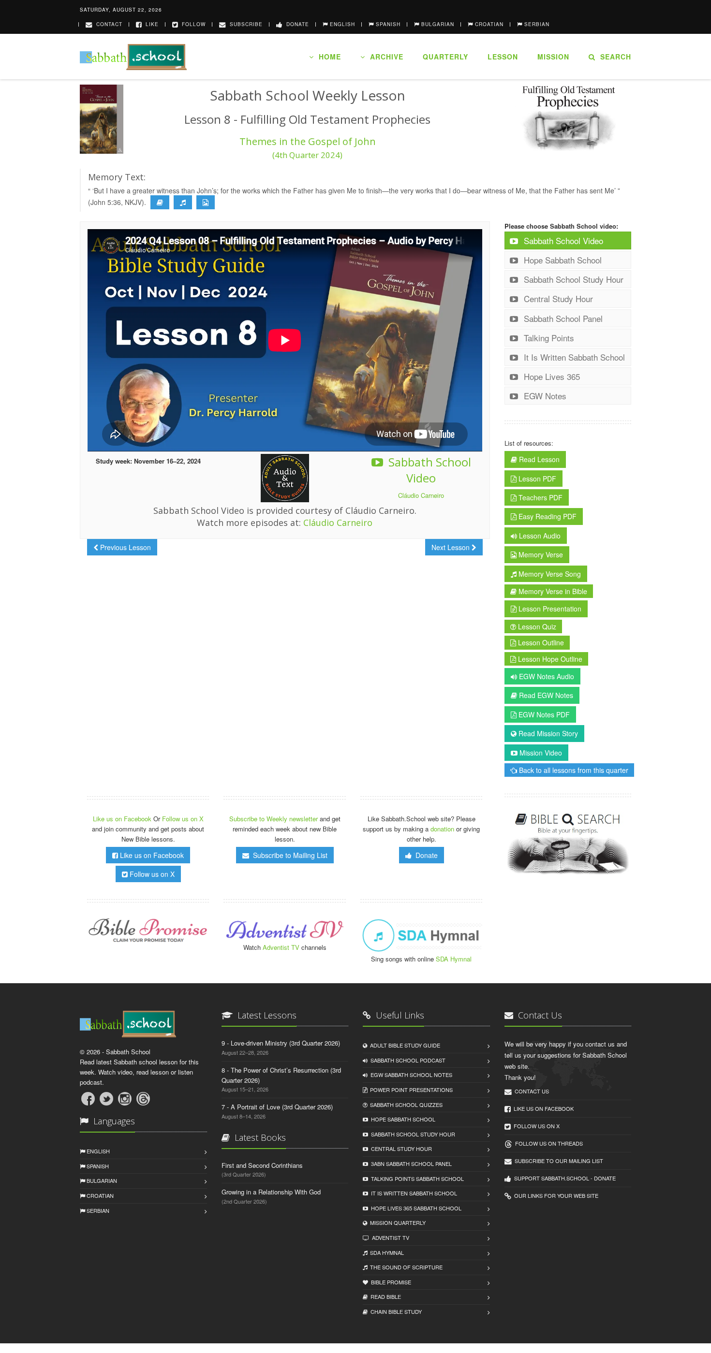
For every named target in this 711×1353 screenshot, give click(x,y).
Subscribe (244, 24)
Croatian (99, 1195)
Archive (384, 56)
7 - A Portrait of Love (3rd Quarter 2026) (277, 1106)
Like (150, 24)
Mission (553, 56)
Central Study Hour (557, 298)
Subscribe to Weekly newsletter (273, 818)
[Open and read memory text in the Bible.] (159, 202)
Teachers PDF (540, 497)
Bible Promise (389, 1282)
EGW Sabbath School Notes (410, 1074)
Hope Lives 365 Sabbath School (414, 1208)
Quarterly (445, 56)
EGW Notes (543, 396)
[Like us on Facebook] (88, 1099)
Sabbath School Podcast (406, 1060)
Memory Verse (540, 554)
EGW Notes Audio (545, 676)
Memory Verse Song (549, 574)
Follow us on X (183, 818)
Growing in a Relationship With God (271, 1191)
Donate (295, 24)
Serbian (97, 1210)
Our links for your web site (554, 1195)
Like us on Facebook (123, 818)
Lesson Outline (540, 642)
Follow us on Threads (547, 1143)
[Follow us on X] (106, 1099)
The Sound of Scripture (405, 1267)
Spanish (97, 1166)
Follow (192, 24)
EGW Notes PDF (543, 714)
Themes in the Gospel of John (307, 147)
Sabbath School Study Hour (572, 279)
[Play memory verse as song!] (183, 202)
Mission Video (540, 752)
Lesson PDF (536, 478)
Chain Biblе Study (395, 1311)
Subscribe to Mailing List (288, 855)
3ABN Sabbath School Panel (410, 1163)
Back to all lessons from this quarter (572, 770)
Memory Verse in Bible (552, 591)
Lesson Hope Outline (549, 659)
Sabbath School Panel (562, 318)
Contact (107, 24)
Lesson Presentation (549, 608)
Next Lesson (451, 547)
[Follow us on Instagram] (125, 1099)
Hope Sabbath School (561, 260)
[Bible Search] (568, 844)
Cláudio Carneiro (421, 495)
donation (442, 828)
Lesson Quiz (536, 626)
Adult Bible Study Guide (403, 1045)
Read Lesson (538, 459)
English (97, 1151)
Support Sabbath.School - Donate (563, 1178)
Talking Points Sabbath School (416, 1178)
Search (613, 56)
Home (327, 56)
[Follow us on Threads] (143, 1099)
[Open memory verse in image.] (205, 202)
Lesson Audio (539, 535)
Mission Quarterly (396, 1222)
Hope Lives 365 (550, 376)
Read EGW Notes (545, 695)
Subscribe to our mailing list (557, 1160)
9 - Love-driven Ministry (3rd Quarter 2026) (281, 1042)
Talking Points (547, 338)
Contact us (530, 1091)
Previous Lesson (124, 547)
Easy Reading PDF (547, 516)
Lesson (503, 56)
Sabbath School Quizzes (405, 1104)
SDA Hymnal (454, 958)
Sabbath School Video (428, 470)
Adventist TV (281, 947)
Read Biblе (384, 1296)
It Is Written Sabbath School (573, 357)
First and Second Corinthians (262, 1165)
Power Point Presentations (410, 1089)
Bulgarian (101, 1180)
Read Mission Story (547, 733)
